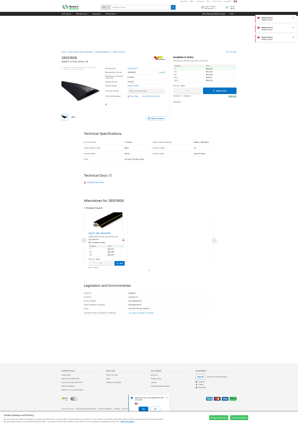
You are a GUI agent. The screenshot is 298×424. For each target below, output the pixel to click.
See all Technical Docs (150, 96)
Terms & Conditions (105, 409)
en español (227, 1)
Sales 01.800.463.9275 (70, 379)
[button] (67, 14)
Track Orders (216, 1)
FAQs (108, 379)
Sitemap (117, 409)
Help (208, 1)
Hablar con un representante (72, 390)
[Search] (173, 7)
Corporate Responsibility (160, 386)
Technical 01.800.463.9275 (72, 382)
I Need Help (66, 375)
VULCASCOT (133, 68)
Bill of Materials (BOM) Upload (213, 14)
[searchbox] (141, 7)
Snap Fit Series (133, 86)
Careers (154, 382)
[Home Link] (70, 7)
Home (63, 52)
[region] (149, 418)
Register (213, 6)
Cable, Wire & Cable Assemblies (80, 52)
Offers (192, 1)
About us (154, 375)
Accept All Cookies (239, 418)
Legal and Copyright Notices (86, 409)
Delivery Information (113, 382)
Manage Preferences (218, 418)
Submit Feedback (68, 386)
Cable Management (102, 52)
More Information (127, 421)
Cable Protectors (119, 52)
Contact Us (200, 1)
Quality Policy (156, 379)
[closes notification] (293, 17)
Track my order (112, 375)
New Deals (183, 1)
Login (207, 6)
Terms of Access (67, 409)
